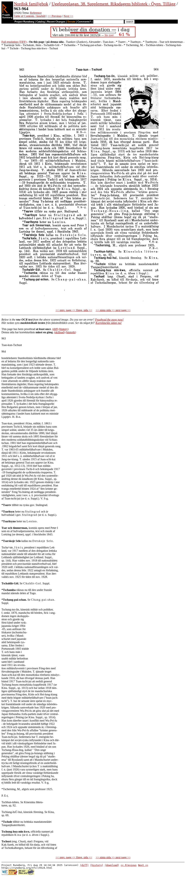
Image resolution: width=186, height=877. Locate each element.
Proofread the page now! (109, 319)
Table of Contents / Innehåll (30, 16)
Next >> (68, 16)
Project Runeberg (24, 21)
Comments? (84, 21)
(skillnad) (59, 332)
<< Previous (55, 16)
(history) (63, 329)
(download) (112, 865)
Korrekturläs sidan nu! (109, 322)
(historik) (71, 332)
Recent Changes (56, 21)
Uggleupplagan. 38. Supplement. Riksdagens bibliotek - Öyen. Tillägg (113, 3)
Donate (71, 21)
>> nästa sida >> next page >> (113, 310)
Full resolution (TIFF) (14, 41)
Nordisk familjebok (31, 3)
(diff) (55, 329)
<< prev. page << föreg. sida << (74, 310)
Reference (36, 12)
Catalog (40, 21)
